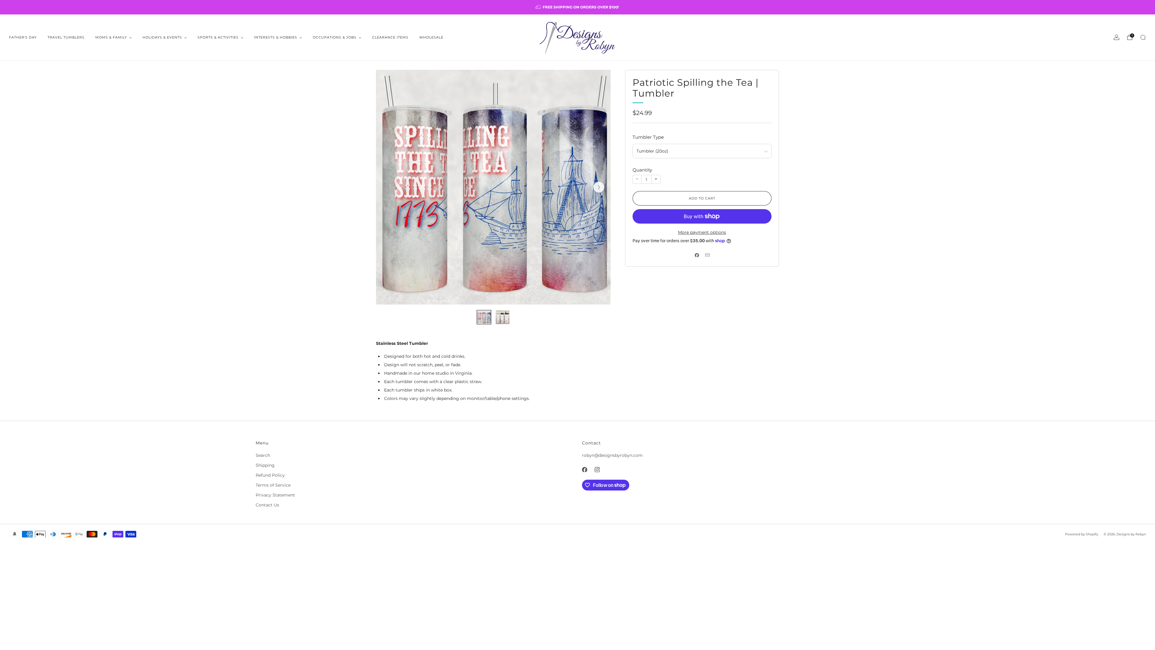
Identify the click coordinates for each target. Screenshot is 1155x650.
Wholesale (431, 37)
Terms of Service (273, 485)
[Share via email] (707, 255)
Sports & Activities (218, 37)
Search (263, 455)
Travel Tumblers (66, 37)
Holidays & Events (162, 37)
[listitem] (577, 7)
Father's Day (23, 37)
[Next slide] (599, 187)
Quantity (642, 170)
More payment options (702, 232)
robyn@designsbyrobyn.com (612, 455)
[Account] (1116, 37)
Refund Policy (270, 475)
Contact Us (267, 505)
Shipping (265, 465)
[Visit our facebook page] (584, 469)
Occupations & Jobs (334, 37)
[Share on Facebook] (697, 255)
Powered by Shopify (1081, 534)
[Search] (1143, 37)
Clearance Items (390, 37)
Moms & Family (111, 37)
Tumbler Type (648, 137)
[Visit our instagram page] (597, 469)
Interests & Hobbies (275, 37)
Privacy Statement (275, 495)
